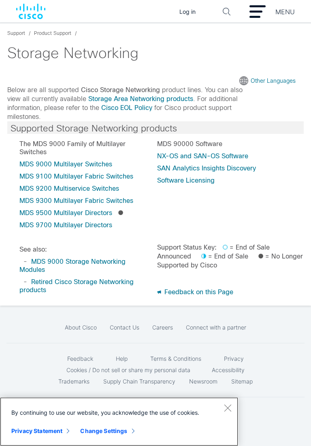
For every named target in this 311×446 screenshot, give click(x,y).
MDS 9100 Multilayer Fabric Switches (76, 176)
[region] (119, 421)
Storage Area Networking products (140, 98)
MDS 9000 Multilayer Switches (65, 164)
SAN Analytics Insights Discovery (206, 168)
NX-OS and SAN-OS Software (202, 156)
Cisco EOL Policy (126, 107)
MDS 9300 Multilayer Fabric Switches (76, 200)
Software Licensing (186, 180)
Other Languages (273, 81)
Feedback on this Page (197, 292)
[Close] (228, 408)
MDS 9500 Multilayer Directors (65, 212)
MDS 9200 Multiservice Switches (69, 188)
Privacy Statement (36, 430)
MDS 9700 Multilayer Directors (65, 225)
